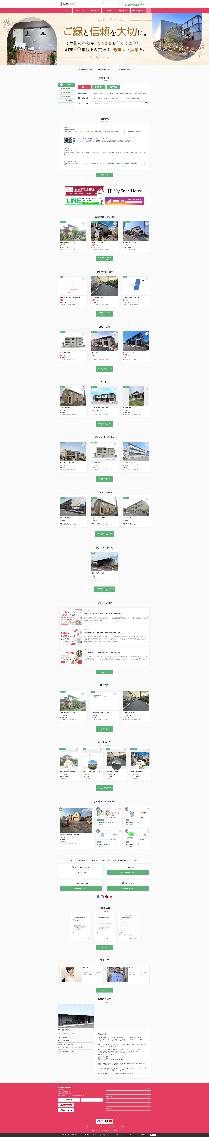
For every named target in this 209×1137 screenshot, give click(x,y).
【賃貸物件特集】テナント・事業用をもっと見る (104, 589)
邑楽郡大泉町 (107, 98)
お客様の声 (109, 1096)
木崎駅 (100, 93)
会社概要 (109, 11)
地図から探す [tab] (66, 92)
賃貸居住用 (99, 87)
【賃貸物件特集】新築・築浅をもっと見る (104, 368)
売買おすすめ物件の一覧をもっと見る (104, 788)
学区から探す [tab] (66, 96)
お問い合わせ (123, 11)
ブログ (108, 1100)
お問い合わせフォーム (128, 872)
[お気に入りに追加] (83, 223)
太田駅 (105, 93)
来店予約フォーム (81, 888)
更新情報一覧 (104, 175)
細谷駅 (95, 93)
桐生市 (138, 98)
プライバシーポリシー (110, 1126)
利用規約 (100, 1126)
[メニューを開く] (148, 10)
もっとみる (104, 947)
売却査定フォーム (128, 888)
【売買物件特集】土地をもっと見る (104, 313)
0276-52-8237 (81, 873)
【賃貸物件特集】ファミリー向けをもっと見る (104, 534)
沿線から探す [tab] (66, 88)
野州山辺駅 (128, 93)
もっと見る (104, 672)
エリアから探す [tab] (67, 84)
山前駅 (139, 93)
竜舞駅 (121, 93)
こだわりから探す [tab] (67, 100)
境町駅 (134, 93)
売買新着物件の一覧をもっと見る (104, 729)
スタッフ (108, 1092)
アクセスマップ (94, 11)
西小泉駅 (111, 93)
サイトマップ (121, 1126)
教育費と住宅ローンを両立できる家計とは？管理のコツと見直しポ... (90, 138)
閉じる (153, 1135)
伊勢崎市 (123, 98)
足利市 (100, 98)
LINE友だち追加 (137, 11)
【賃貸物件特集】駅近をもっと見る (104, 479)
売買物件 (84, 87)
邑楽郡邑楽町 (115, 98)
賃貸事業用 (113, 87)
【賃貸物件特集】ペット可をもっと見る (104, 424)
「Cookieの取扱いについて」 (131, 1135)
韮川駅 (116, 93)
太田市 (95, 98)
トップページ (109, 1088)
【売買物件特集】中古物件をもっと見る (104, 258)
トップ (65, 11)
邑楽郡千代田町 (131, 98)
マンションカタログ (91, 1126)
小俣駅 (144, 93)
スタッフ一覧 (79, 11)
